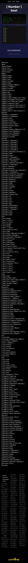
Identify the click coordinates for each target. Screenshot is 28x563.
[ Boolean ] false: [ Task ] (10, 125)
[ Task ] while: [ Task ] (9, 278)
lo (12, 504)
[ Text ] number (7, 255)
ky (11, 501)
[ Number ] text (7, 211)
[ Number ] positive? (9, 179)
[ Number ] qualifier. (8, 187)
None (3, 64)
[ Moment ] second (8, 441)
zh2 (20, 543)
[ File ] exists (6, 369)
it (11, 484)
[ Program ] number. (9, 385)
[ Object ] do (6, 92)
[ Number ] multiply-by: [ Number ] (14, 170)
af (2, 484)
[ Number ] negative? (9, 181)
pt (11, 545)
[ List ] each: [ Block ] (9, 352)
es (2, 515)
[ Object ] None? (7, 109)
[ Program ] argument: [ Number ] (13, 383)
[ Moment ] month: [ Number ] (12, 422)
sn (20, 489)
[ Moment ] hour (7, 437)
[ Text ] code (6, 231)
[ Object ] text (6, 79)
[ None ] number (7, 70)
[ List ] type (5, 337)
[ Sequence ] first (7, 305)
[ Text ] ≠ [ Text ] (7, 222)
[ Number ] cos (7, 198)
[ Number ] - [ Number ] (10, 161)
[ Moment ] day (7, 435)
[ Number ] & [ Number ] (10, 205)
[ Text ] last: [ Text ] (8, 244)
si (20, 482)
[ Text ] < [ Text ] (7, 265)
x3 (20, 528)
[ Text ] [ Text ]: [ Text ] (9, 246)
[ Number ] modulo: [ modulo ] (12, 176)
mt (11, 525)
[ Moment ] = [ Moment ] (10, 450)
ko (11, 497)
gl (2, 532)
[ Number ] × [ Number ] (10, 164)
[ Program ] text (7, 387)
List (3, 335)
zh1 (20, 541)
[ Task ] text (6, 285)
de (3, 510)
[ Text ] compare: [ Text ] (10, 263)
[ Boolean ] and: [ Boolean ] (11, 131)
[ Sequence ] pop (7, 313)
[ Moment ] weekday (9, 445)
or (11, 536)
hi (3, 541)
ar (3, 487)
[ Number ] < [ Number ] (10, 144)
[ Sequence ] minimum (9, 292)
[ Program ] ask (7, 404)
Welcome (5, 62)
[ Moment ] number (8, 458)
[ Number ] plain (7, 213)
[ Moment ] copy (7, 448)
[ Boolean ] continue (9, 122)
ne (12, 528)
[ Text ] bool (6, 257)
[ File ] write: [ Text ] (8, 365)
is (11, 482)
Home (9, 1)
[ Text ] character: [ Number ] (12, 237)
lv (11, 508)
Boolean (4, 112)
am (3, 485)
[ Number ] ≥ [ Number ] (10, 142)
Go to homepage (14, 50)
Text (3, 216)
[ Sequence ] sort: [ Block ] (11, 328)
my (12, 527)
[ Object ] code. (7, 77)
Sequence (5, 287)
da (3, 508)
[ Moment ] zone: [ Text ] (10, 417)
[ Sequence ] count (8, 317)
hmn (3, 543)
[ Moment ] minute (8, 439)
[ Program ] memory (9, 378)
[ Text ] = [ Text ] (7, 220)
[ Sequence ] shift (8, 315)
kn (12, 495)
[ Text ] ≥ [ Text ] (7, 270)
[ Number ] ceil (7, 189)
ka (11, 489)
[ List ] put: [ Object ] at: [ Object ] (13, 339)
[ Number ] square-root (10, 194)
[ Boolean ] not (7, 127)
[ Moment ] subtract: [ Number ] (13, 461)
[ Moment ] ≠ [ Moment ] (10, 452)
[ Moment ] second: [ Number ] (12, 430)
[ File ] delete (6, 370)
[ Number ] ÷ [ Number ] (10, 172)
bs (3, 497)
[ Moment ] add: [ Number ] (11, 460)
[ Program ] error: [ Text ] (10, 411)
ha (3, 537)
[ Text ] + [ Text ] (7, 228)
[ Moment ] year (7, 432)
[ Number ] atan (7, 202)
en (3, 513)
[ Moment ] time (7, 447)
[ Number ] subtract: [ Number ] (12, 163)
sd (20, 480)
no (11, 532)
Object (4, 73)
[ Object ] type (6, 75)
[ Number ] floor (7, 183)
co (3, 502)
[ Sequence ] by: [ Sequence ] (11, 324)
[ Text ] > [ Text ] (7, 268)
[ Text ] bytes (6, 226)
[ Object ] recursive (8, 90)
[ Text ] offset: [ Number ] (10, 235)
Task (3, 274)
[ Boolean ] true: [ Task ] (10, 124)
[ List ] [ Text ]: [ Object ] (10, 341)
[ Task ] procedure (8, 168)
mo (11, 519)
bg (3, 493)
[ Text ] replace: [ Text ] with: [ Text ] (14, 248)
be (3, 491)
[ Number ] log (6, 203)
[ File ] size (5, 372)
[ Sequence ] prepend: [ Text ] (12, 300)
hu (11, 475)
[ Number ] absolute (8, 192)
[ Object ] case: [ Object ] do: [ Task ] (14, 98)
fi (2, 523)
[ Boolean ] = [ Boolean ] (10, 114)
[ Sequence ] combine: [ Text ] (12, 302)
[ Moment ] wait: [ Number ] (11, 413)
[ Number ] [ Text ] (8, 185)
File (3, 357)
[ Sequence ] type (8, 289)
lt (11, 506)
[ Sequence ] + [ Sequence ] (11, 322)
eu (3, 519)
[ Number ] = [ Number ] (10, 148)
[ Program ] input (7, 408)
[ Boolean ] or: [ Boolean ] (10, 135)
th (21, 510)
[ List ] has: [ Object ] (9, 354)
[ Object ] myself (7, 88)
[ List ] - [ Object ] (7, 343)
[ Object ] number (8, 81)
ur (21, 523)
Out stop (5, 465)
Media (17, 1)
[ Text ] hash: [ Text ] (9, 272)
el (2, 511)
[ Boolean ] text (7, 118)
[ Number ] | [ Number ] (9, 207)
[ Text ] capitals (7, 241)
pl (11, 541)
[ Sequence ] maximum (10, 294)
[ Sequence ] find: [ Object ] (11, 333)
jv (11, 488)
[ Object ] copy (7, 96)
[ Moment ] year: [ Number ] (11, 421)
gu (3, 534)
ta (20, 504)
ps (11, 543)
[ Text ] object (6, 218)
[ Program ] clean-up (9, 376)
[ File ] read (5, 363)
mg (11, 510)
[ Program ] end (7, 398)
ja (11, 486)
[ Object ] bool (6, 83)
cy (2, 506)
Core (13, 1)
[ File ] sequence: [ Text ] (10, 374)
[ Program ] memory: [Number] (12, 380)
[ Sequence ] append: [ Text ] (11, 291)
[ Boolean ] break (7, 120)
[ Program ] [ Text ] (8, 391)
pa (11, 538)
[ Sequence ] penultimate (10, 309)
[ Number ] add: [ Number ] (11, 159)
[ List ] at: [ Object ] (8, 348)
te (20, 506)
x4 (21, 530)
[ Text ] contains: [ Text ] (10, 252)
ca (3, 498)
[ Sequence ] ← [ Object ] (10, 298)
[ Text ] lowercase (8, 242)
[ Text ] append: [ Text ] (10, 229)
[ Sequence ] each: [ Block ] (11, 296)
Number (4, 138)
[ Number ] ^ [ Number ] (10, 209)
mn (11, 517)
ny (11, 534)
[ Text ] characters (8, 261)
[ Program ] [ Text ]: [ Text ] (11, 395)
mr (11, 521)
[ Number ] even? (7, 155)
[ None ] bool (6, 72)
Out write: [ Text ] (8, 463)
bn (3, 495)
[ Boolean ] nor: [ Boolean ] (11, 133)
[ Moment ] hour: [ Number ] (11, 426)
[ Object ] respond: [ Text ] (10, 103)
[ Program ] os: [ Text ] (9, 382)
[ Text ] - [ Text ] (7, 250)
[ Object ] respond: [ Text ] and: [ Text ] (15, 105)
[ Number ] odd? (7, 153)
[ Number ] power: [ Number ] (12, 177)
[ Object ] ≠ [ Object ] (9, 86)
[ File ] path (5, 359)
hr (3, 545)
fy (2, 526)
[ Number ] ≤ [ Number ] (10, 146)
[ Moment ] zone (7, 419)
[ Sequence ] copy (8, 326)
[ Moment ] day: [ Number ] (11, 424)
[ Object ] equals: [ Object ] (11, 85)
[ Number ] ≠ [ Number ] (10, 150)
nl (11, 530)
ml (11, 515)
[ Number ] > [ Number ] (10, 140)
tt (20, 517)
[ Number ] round (7, 190)
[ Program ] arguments (10, 396)
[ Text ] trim (6, 254)
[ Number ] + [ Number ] (10, 157)
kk (11, 491)
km (12, 493)
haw (5, 536)
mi (11, 512)
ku (11, 499)
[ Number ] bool (7, 215)
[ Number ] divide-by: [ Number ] (13, 174)
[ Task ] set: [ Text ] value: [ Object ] (14, 279)
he (3, 539)
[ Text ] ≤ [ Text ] (7, 267)
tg (20, 508)
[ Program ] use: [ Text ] (10, 389)
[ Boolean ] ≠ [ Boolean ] (10, 116)
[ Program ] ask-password (11, 406)
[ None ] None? (7, 66)
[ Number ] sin (6, 196)
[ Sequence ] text (7, 330)
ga (3, 528)
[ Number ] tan (7, 200)
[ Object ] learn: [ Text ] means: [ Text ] (15, 111)
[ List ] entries (6, 344)
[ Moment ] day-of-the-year (11, 443)
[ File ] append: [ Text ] (9, 367)
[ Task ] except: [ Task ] (9, 283)
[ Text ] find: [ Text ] (8, 239)
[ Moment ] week (7, 454)
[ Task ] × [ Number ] (8, 166)
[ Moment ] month (8, 434)
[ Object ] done (7, 94)
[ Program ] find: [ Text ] (10, 393)
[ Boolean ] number (8, 137)
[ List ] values (6, 346)
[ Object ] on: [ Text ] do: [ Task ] (12, 101)
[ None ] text (6, 68)
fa (2, 521)
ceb (3, 500)
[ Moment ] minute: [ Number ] (12, 428)
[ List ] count (6, 350)
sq (20, 493)
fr (2, 524)
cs (2, 504)
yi (20, 538)
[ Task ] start (6, 276)
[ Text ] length (6, 224)
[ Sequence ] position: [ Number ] (13, 304)
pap (11, 540)
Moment (5, 415)
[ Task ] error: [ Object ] (9, 281)
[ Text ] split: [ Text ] (8, 259)
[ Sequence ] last (7, 307)
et (2, 517)
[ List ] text (5, 356)
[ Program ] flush (7, 409)
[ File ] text (5, 361)
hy (11, 476)
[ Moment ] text (7, 456)
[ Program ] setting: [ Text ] (11, 400)
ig (11, 480)
